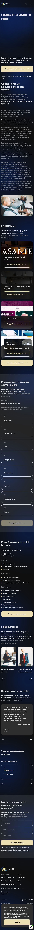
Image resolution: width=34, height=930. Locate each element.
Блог (19, 885)
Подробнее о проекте (15, 264)
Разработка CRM (6, 881)
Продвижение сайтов (8, 885)
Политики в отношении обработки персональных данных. (16, 916)
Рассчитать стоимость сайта (15, 69)
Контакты (21, 888)
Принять (17, 922)
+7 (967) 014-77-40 (26, 900)
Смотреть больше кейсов (15, 363)
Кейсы (20, 881)
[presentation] (3, 679)
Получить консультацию (17, 614)
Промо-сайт (8, 774)
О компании (22, 877)
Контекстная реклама (8, 888)
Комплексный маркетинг (5, 893)
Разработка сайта (7, 120)
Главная (3, 76)
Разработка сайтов (12, 76)
